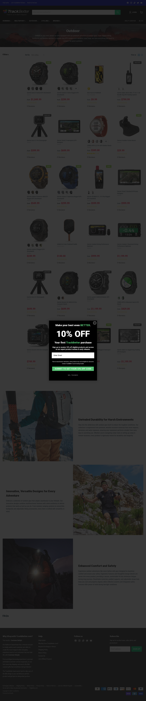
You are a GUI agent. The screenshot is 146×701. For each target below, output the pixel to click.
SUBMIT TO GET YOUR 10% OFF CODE (73, 369)
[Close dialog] (94, 323)
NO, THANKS (73, 375)
